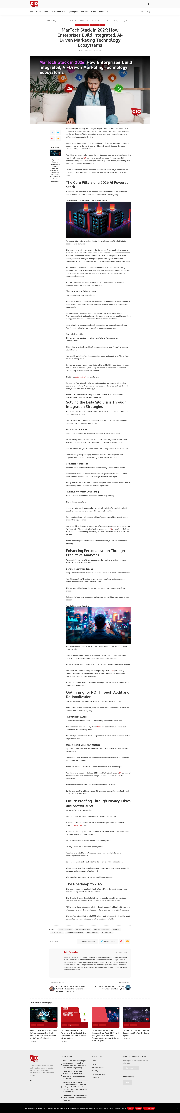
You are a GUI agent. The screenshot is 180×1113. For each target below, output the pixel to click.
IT (102, 25)
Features (95, 25)
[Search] (148, 11)
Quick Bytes (73, 1025)
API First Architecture (102, 929)
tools (99, 727)
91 (113, 670)
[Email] (58, 138)
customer (78, 825)
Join (127, 1082)
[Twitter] (58, 132)
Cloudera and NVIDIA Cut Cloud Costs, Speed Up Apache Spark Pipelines (136, 1033)
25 (120, 773)
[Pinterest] (52, 138)
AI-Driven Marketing (83, 929)
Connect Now (131, 1068)
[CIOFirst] (34, 4)
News (40, 1025)
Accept (130, 1108)
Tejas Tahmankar (86, 50)
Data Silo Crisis (57, 932)
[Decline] (177, 1108)
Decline (138, 1108)
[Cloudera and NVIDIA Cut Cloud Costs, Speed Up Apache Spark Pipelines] (137, 1017)
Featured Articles (82, 25)
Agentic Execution (66, 929)
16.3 (84, 158)
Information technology (75, 932)
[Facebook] (52, 132)
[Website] (127, 974)
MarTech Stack (93, 932)
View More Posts (121, 952)
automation (80, 377)
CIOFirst (116, 929)
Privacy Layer (107, 932)
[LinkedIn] (149, 4)
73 (111, 529)
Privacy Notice (149, 1108)
